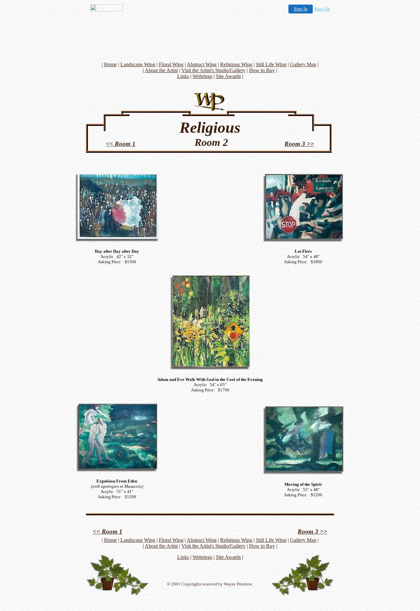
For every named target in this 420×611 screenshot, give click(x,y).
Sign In (300, 9)
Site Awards (228, 76)
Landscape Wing (137, 64)
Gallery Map (303, 64)
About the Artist (161, 70)
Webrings (202, 76)
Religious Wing (236, 64)
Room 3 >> (299, 143)
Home (110, 64)
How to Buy (262, 70)
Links (183, 76)
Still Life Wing (271, 64)
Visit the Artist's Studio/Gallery (213, 70)
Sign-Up (322, 9)
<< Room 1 (121, 143)
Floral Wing (171, 64)
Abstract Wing (202, 64)
